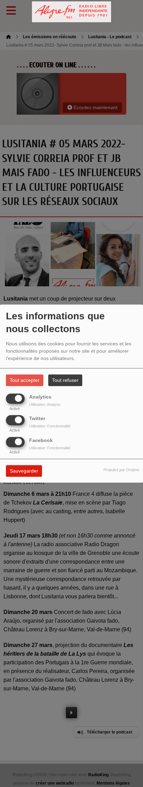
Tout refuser (65, 380)
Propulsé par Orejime (121, 470)
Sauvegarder (24, 471)
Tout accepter (25, 380)
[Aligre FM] (71, 12)
